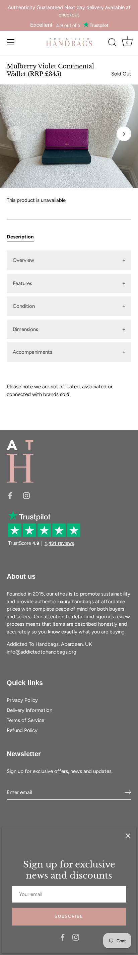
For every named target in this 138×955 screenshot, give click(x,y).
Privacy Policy (22, 700)
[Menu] (10, 42)
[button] (14, 133)
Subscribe (69, 916)
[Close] (128, 835)
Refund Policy (22, 730)
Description (20, 237)
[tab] (24, 237)
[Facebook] (62, 937)
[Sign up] (128, 792)
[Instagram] (75, 937)
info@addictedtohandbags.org (41, 652)
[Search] (112, 43)
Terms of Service (25, 720)
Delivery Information (29, 710)
